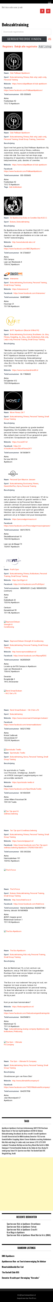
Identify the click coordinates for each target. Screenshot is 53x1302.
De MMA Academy (23, 1136)
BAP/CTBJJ (37, 1128)
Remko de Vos (26, 1148)
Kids (3, 1142)
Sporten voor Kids (24, 1150)
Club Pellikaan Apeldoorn (20, 73)
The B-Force (15, 889)
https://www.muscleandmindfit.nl (25, 370)
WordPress (32, 1298)
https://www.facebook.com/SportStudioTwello (22, 789)
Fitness (26, 77)
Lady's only (42, 77)
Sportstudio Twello (17, 753)
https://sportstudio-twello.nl (23, 782)
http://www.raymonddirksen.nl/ (24, 652)
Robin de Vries (36, 1148)
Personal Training (11, 80)
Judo (28, 337)
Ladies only (21, 1142)
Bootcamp (27, 283)
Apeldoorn (5, 1128)
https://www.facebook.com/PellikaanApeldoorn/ (23, 90)
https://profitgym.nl (19, 580)
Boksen (13, 222)
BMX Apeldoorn (8, 1256)
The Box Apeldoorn (18, 951)
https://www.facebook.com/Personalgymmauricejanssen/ (27, 526)
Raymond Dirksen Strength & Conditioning (26, 641)
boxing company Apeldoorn (34, 1029)
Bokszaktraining (16, 77)
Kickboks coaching (36, 1139)
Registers (7, 46)
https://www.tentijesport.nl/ (23, 841)
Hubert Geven (24, 1139)
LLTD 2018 (42, 1142)
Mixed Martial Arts (38, 1145)
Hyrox (19, 486)
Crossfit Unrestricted (9, 1136)
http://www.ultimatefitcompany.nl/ (25, 1081)
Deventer (33, 1136)
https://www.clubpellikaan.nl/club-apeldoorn (29, 84)
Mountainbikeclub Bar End (12, 1267)
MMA (47, 1145)
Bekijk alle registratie (25, 46)
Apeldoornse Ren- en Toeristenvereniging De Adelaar (24, 1261)
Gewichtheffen (10, 486)
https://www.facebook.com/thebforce (29, 904)
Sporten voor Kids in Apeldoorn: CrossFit (22, 1229)
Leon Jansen (30, 1142)
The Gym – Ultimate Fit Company (23, 1061)
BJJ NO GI (34, 1130)
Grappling (14, 337)
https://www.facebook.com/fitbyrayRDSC (30, 656)
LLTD (36, 1142)
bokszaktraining (15, 1029)
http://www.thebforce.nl (21, 900)
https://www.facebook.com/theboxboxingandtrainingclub (27, 1013)
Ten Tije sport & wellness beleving (23, 831)
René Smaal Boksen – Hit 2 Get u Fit (24, 710)
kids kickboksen (15, 187)
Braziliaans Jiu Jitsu (41, 334)
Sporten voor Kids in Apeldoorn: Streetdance (23, 1223)
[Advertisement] (26, 1184)
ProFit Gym (14, 570)
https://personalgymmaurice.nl (24, 519)
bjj (20, 1130)
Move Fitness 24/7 (17, 412)
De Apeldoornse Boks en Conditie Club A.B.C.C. (28, 218)
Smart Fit (13, 1150)
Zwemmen (40, 139)
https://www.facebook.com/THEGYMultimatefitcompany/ (27, 1087)
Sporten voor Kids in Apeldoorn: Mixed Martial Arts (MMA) (29, 1235)
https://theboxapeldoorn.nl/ (23, 1007)
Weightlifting (6, 1153)
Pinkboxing (18, 1031)
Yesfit (14, 1153)
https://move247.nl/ (20, 442)
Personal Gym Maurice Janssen (22, 480)
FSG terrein (41, 1136)
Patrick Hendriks (15, 1148)
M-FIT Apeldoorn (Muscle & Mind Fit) (24, 330)
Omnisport (5, 1148)
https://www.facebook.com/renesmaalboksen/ (22, 725)
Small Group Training (27, 139)
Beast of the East (12, 1130)
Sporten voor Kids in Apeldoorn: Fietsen (21, 1226)
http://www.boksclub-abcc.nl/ (23, 242)
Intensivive (14, 279)
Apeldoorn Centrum (16, 1128)
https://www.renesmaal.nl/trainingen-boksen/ (30, 718)
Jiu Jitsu (22, 337)
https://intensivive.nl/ (20, 289)
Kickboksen (35, 337)
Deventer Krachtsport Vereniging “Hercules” (20, 1277)
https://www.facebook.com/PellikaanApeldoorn (23, 171)
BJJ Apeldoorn (26, 1130)
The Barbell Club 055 (38, 1150)
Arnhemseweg (28, 1128)
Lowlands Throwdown (9, 1145)
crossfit (30, 1133)
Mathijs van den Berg (24, 1145)
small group (6, 1150)
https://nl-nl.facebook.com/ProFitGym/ (29, 584)
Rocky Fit (45, 1148)
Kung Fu (14, 1142)
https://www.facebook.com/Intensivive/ (29, 293)
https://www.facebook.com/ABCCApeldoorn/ (22, 249)
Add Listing (45, 46)
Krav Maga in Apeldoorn (16, 1232)
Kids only (33, 77)
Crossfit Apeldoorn (39, 1133)
